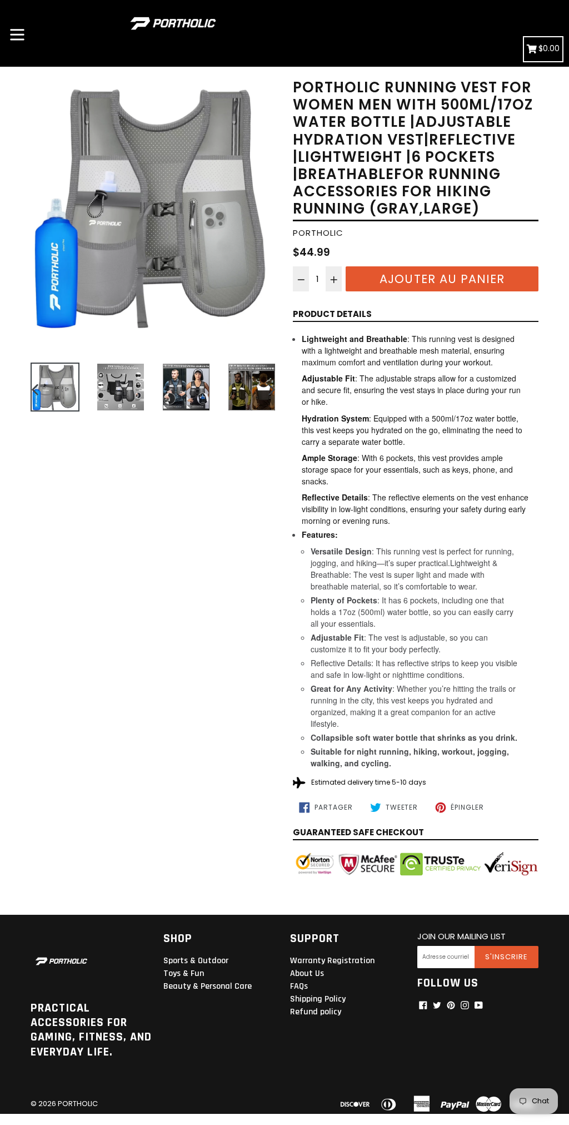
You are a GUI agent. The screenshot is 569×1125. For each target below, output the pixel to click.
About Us (307, 973)
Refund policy (315, 1012)
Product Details (332, 314)
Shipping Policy (318, 999)
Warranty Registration (332, 961)
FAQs (299, 986)
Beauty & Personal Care (207, 986)
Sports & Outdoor (195, 961)
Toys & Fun (183, 973)
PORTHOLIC (78, 1103)
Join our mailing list (461, 936)
